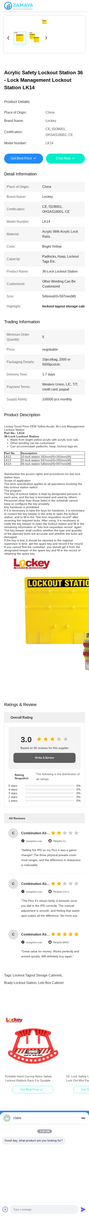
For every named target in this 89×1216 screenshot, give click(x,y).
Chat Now (63, 158)
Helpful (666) (61, 942)
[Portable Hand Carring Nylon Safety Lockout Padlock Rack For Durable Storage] (32, 1045)
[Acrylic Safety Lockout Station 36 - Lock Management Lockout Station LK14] (44, 22)
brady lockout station (20, 983)
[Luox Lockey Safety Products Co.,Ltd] (18, 5)
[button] (10, 1052)
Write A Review (44, 757)
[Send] (83, 1209)
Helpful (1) (59, 841)
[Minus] (83, 1118)
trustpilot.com (34, 841)
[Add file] (5, 1209)
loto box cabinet (51, 983)
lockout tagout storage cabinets (37, 975)
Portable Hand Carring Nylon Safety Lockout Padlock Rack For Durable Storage (28, 1079)
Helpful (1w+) (61, 891)
